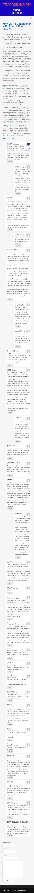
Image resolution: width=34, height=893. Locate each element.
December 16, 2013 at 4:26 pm (13, 351)
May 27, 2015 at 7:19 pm (12, 562)
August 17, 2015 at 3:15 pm (12, 588)
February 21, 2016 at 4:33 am (13, 624)
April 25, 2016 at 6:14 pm (12, 663)
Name (6, 842)
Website (4, 855)
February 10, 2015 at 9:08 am (20, 514)
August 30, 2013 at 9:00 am (12, 199)
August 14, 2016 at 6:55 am (12, 745)
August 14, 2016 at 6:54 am (12, 730)
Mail (5, 849)
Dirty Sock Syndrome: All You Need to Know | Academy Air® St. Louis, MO (17, 821)
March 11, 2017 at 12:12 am (12, 757)
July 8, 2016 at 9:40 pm (11, 677)
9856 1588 (17, 10)
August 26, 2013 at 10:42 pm (13, 144)
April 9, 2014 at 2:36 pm (19, 419)
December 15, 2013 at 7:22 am (13, 251)
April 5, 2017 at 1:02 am (12, 783)
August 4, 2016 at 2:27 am (12, 705)
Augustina (10, 676)
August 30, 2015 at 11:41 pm (13, 598)
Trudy (16, 513)
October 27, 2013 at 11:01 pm (20, 167)
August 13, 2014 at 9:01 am (12, 463)
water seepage (14, 125)
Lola (8, 728)
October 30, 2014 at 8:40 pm (12, 480)
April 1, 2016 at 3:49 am (12, 650)
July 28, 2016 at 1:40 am (12, 692)
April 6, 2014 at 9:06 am (12, 370)
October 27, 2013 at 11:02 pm (20, 235)
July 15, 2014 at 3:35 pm (12, 446)
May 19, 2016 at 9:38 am (19, 305)
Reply (10, 161)
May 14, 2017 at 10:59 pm (12, 803)
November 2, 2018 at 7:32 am (13, 824)
